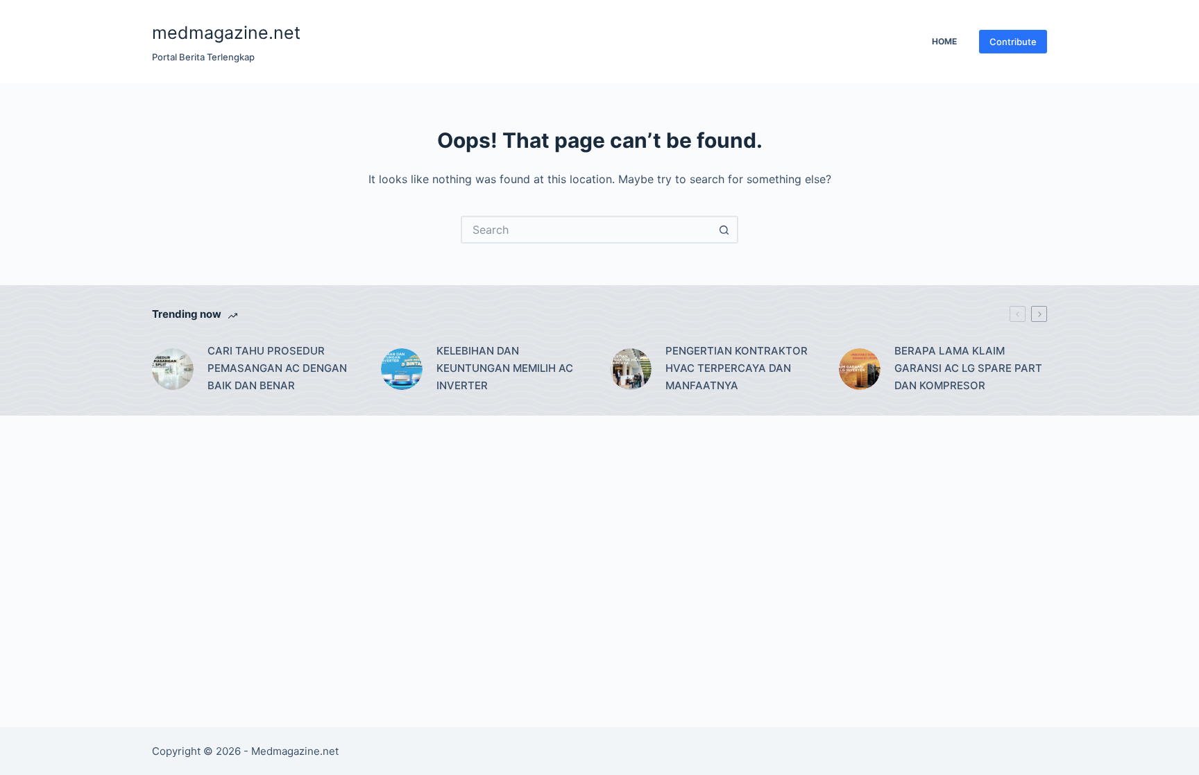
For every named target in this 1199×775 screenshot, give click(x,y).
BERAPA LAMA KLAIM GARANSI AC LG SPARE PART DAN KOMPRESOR (968, 368)
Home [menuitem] (944, 41)
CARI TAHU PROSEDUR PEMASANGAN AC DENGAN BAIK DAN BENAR (277, 368)
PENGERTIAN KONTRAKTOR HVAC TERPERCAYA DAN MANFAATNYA (736, 368)
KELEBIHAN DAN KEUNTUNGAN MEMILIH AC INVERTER (504, 368)
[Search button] (724, 230)
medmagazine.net (226, 32)
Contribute (1013, 41)
